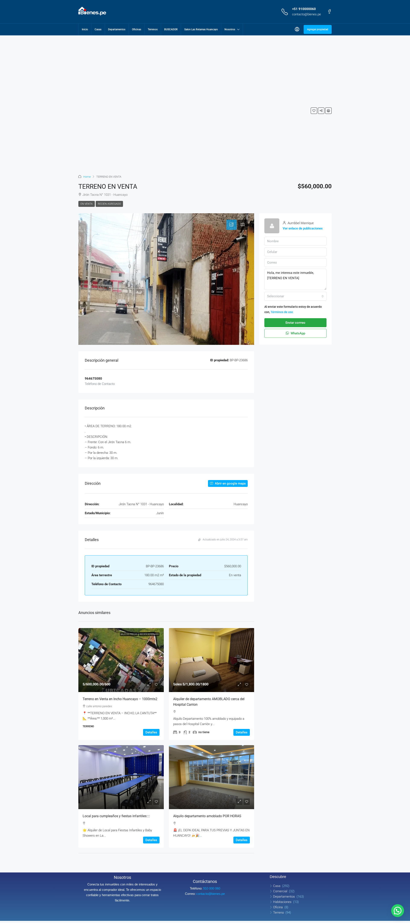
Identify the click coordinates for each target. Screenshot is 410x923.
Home (87, 176)
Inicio (85, 29)
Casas (98, 29)
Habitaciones (282, 902)
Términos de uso (282, 312)
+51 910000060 (304, 9)
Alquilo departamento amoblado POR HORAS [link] (207, 816)
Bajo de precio (129, 634)
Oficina (278, 907)
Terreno (278, 912)
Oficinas (136, 29)
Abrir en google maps (230, 483)
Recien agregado (109, 203)
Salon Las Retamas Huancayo (201, 29)
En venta (87, 203)
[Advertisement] (99, 108)
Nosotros (229, 29)
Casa (276, 886)
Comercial (280, 891)
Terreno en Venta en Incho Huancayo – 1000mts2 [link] (120, 699)
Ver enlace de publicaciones (303, 228)
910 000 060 (211, 888)
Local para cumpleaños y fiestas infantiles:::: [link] (116, 816)
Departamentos (116, 29)
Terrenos (153, 29)
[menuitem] (297, 29)
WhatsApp (297, 333)
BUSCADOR (171, 29)
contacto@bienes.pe (306, 14)
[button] (314, 110)
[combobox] (295, 296)
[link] (121, 660)
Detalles (151, 732)
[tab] (231, 225)
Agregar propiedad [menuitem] (317, 29)
